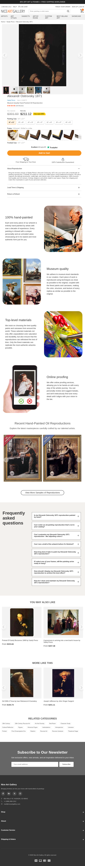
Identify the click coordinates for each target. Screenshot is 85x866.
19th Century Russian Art (22, 723)
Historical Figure (32, 727)
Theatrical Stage (73, 731)
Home (3, 22)
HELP (15, 7)
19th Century (6, 723)
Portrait (4, 731)
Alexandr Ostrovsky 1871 (24, 22)
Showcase (76, 16)
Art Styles (14, 17)
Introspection (59, 727)
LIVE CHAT (24, 7)
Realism (32, 731)
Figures (20, 727)
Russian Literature (57, 731)
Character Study (65, 723)
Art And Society (39, 723)
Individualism (46, 727)
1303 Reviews (20, 106)
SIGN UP (75, 7)
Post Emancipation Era (19, 731)
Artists (4, 16)
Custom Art (48, 17)
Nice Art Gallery (15, 11)
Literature (71, 727)
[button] (4, 55)
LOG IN (81, 7)
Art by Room (35, 17)
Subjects (26, 16)
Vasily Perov (11, 22)
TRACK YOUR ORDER (62, 7)
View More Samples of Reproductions (42, 492)
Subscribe (66, 764)
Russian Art (43, 731)
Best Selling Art (62, 17)
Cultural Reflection (7, 727)
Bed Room (52, 723)
